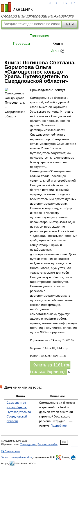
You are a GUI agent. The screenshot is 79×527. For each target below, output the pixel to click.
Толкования (39, 36)
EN (48, 3)
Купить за (50, 368)
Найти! (69, 24)
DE (57, 3)
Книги (57, 43)
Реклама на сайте (47, 444)
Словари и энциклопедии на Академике (37, 16)
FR (73, 3)
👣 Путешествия (10, 451)
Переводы (21, 43)
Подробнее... (59, 425)
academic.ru (17, 7)
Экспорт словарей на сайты (16, 457)
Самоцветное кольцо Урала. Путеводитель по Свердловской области (19, 412)
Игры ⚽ (58, 51)
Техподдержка (28, 444)
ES (65, 3)
